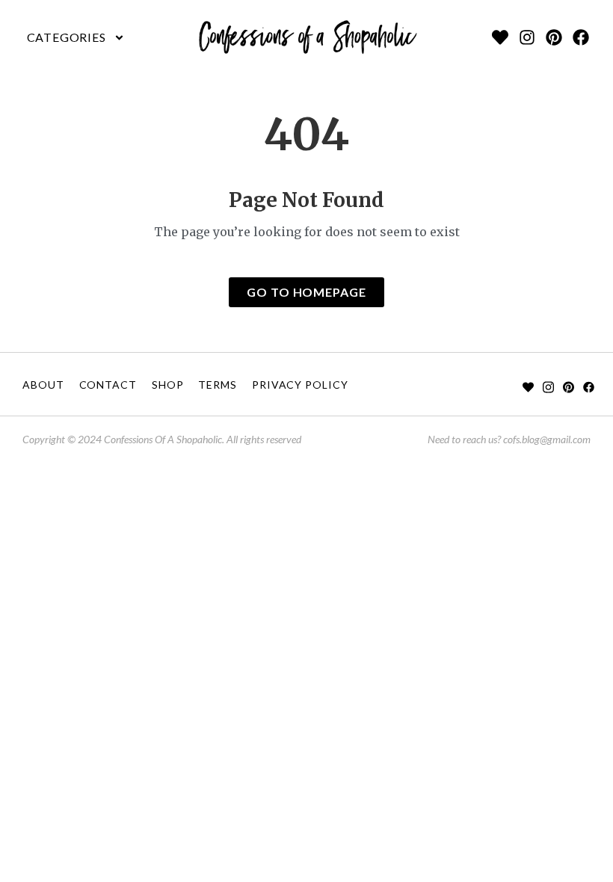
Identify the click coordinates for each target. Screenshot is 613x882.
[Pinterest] (554, 37)
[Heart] (500, 37)
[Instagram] (527, 37)
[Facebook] (581, 37)
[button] (76, 37)
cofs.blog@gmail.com (547, 439)
